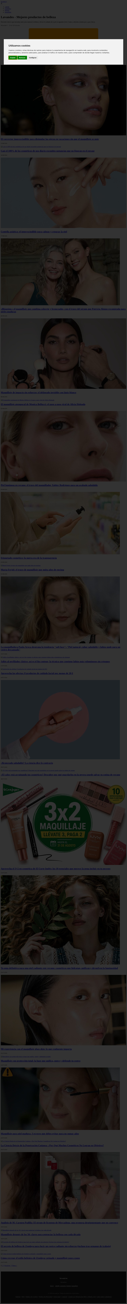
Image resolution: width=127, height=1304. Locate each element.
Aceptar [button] (12, 57)
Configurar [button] (33, 57)
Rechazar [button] (22, 57)
